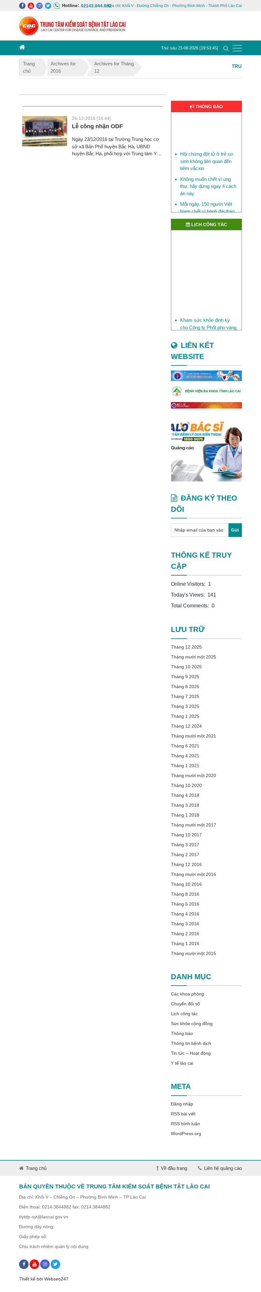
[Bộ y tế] (206, 405)
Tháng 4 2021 (185, 755)
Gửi (235, 529)
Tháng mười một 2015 (193, 953)
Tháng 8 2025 (185, 686)
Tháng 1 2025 (185, 716)
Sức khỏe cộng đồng (192, 1023)
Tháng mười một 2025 (193, 656)
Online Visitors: (189, 584)
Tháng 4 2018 (185, 795)
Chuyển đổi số (185, 1003)
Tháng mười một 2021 (193, 735)
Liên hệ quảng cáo (223, 1168)
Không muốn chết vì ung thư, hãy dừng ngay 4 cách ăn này (208, 182)
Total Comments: (190, 605)
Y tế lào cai (182, 1063)
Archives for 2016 (63, 67)
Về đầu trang (174, 1168)
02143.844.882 (84, 5)
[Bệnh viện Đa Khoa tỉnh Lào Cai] (206, 391)
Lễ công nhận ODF (97, 126)
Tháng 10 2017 (186, 834)
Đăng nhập (182, 1103)
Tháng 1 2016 (185, 943)
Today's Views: (188, 595)
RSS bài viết (183, 1113)
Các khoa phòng (187, 993)
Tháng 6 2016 (185, 904)
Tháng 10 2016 (186, 884)
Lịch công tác (184, 1013)
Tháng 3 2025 (185, 706)
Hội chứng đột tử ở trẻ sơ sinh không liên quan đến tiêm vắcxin (206, 157)
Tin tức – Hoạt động (191, 1053)
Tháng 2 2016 (185, 933)
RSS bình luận (185, 1123)
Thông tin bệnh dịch (191, 1043)
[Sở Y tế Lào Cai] (206, 376)
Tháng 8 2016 (185, 894)
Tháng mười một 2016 (193, 874)
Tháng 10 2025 (186, 666)
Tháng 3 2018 (185, 805)
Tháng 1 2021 (185, 765)
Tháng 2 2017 (185, 854)
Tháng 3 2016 (185, 923)
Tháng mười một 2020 (193, 775)
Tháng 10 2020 (186, 785)
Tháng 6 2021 (185, 745)
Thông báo (182, 1033)
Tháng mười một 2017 (193, 824)
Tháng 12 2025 (186, 647)
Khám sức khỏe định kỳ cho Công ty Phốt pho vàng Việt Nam (208, 326)
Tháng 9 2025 (185, 676)
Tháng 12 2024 (186, 726)
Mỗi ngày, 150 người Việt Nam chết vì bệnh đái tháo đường (207, 207)
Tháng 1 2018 (185, 815)
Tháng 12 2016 (186, 864)
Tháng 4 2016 (185, 913)
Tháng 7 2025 (185, 696)
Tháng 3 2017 (185, 844)
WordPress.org (186, 1133)
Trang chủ (29, 67)
